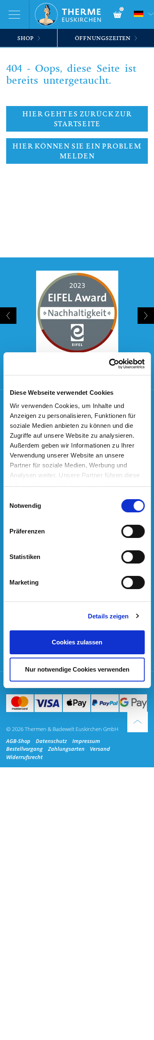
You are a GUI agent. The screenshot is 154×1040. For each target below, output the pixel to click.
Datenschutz (51, 741)
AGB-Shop (18, 741)
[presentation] (8, 315)
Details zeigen (108, 616)
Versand (100, 748)
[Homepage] (71, 14)
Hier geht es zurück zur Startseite (76, 119)
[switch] (133, 531)
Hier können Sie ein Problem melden (77, 151)
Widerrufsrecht (24, 757)
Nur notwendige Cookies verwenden (77, 669)
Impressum (86, 741)
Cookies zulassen (77, 642)
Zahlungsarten (66, 748)
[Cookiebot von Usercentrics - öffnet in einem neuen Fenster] (110, 363)
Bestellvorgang (24, 748)
